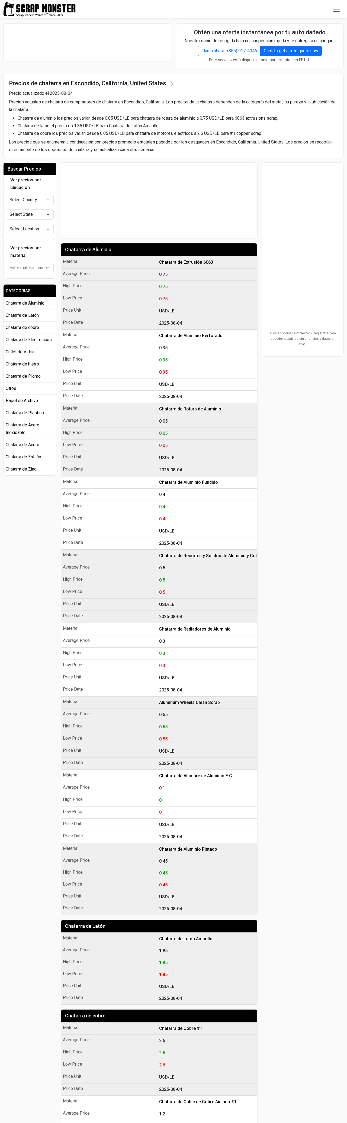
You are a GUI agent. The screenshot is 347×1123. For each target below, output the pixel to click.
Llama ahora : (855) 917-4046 (229, 50)
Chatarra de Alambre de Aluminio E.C (195, 775)
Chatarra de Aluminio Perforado (191, 335)
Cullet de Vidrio (20, 351)
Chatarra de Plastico (25, 412)
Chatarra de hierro (22, 364)
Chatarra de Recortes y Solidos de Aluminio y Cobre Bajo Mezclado (207, 555)
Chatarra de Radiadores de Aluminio (195, 629)
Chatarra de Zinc (21, 469)
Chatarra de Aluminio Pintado (188, 849)
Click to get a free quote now (291, 50)
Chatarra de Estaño (23, 456)
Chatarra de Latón (85, 926)
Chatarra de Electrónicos (29, 339)
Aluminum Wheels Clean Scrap (189, 702)
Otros (11, 388)
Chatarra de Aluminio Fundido (188, 482)
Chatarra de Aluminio (88, 249)
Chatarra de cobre (85, 1015)
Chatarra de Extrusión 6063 (186, 262)
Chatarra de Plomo (23, 376)
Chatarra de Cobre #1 (180, 1028)
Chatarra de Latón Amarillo (186, 938)
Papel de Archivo (22, 400)
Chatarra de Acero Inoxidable (22, 428)
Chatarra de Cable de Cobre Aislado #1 (198, 1101)
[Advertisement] (87, 42)
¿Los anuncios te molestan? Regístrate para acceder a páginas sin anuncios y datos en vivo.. (303, 338)
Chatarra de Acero (22, 444)
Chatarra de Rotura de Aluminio (190, 409)
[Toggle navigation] (336, 9)
